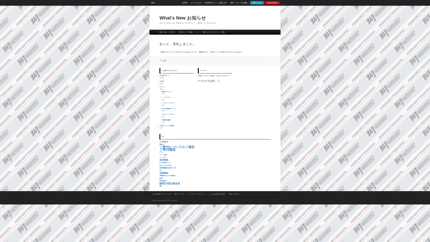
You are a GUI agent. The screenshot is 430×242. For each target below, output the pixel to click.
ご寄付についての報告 (185, 32)
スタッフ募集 (163, 154)
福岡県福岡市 (163, 180)
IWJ (153, 3)
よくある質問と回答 (217, 194)
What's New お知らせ (182, 18)
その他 (161, 81)
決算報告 (163, 173)
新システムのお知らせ (165, 165)
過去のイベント (167, 91)
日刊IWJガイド (164, 75)
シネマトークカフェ (168, 103)
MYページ (257, 3)
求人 (160, 170)
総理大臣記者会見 (169, 183)
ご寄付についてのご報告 (177, 147)
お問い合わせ (234, 194)
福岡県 (161, 178)
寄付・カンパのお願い (239, 3)
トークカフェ (166, 97)
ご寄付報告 (167, 149)
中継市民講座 (166, 120)
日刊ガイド (172, 32)
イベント (198, 32)
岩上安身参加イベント (169, 108)
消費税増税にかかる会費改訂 (167, 175)
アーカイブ (202, 81)
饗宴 (160, 186)
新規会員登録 (272, 3)
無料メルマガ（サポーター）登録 (214, 32)
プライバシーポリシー (197, 194)
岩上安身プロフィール (162, 194)
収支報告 (163, 160)
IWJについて (179, 194)
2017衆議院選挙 (163, 141)
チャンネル (196, 3)
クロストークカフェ (168, 114)
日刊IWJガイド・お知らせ (215, 3)
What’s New (163, 32)
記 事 (184, 3)
